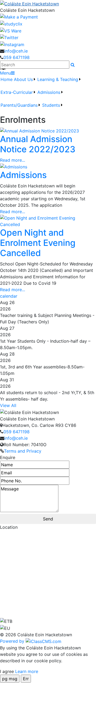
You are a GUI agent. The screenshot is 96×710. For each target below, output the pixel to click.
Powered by (13, 641)
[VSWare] (10, 30)
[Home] (48, 3)
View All (8, 405)
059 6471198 (16, 57)
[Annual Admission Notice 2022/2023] (39, 130)
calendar (8, 296)
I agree (7, 671)
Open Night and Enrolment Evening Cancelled (37, 242)
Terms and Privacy (22, 451)
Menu (5, 73)
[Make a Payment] (19, 16)
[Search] (73, 64)
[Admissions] (13, 166)
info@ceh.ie (16, 51)
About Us (23, 79)
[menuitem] (6, 82)
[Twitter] (9, 37)
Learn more (26, 671)
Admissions (23, 175)
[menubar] (48, 95)
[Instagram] (12, 44)
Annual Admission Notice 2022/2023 (37, 144)
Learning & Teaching (57, 79)
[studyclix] (11, 23)
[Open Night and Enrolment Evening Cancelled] (48, 220)
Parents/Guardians (19, 105)
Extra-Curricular (17, 92)
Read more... (12, 160)
